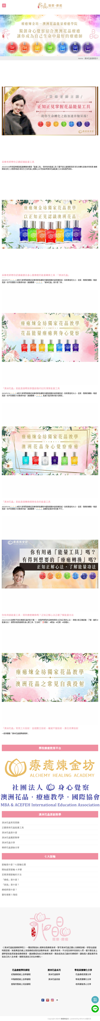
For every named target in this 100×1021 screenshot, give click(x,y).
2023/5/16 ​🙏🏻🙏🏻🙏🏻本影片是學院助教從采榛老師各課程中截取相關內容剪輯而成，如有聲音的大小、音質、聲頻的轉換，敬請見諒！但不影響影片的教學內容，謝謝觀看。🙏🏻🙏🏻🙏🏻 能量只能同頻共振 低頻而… (49, 394)
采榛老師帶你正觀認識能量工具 (18, 161)
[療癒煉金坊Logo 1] (50, 767)
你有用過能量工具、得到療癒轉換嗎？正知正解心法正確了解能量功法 (38, 614)
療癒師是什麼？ (9, 889)
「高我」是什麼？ (10, 884)
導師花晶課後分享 (10, 847)
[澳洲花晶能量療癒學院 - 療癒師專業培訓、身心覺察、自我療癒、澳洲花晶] (50, 5)
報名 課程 (95, 999)
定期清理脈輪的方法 (12, 874)
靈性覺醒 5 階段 (9, 894)
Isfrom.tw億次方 (85, 1018)
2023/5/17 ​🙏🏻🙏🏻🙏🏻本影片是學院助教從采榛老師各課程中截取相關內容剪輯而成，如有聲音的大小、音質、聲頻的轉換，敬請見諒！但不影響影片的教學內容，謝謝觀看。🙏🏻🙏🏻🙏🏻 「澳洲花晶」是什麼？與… (49, 281)
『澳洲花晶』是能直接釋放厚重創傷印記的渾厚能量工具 (31, 388)
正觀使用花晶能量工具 (13, 827)
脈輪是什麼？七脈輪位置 (14, 864)
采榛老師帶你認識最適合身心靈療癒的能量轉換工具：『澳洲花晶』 (36, 275)
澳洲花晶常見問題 (10, 822)
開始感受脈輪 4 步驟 (12, 869)
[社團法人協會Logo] (50, 794)
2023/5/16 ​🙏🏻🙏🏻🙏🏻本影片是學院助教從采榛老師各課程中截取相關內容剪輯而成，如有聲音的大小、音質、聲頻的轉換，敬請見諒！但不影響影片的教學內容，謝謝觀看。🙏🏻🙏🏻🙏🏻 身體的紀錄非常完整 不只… (49, 508)
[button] (4, 6)
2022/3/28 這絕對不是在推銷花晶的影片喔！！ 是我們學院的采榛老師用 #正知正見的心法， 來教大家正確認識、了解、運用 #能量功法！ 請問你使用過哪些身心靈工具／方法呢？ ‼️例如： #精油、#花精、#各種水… (50, 621)
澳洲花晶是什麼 (9, 832)
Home (80, 58)
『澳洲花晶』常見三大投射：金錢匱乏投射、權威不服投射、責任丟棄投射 (40, 728)
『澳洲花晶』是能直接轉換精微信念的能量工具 (26, 501)
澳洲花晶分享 (8, 842)
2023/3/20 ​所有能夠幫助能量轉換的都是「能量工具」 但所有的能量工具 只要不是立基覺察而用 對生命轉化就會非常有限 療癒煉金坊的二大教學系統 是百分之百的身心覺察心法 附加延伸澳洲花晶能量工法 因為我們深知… (49, 168)
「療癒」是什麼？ (10, 879)
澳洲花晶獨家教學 (10, 837)
